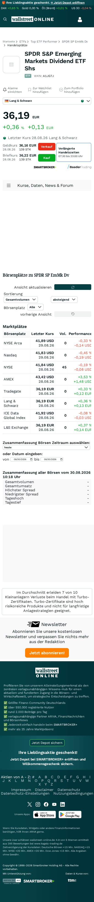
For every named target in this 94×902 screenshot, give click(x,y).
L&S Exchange (16, 427)
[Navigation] (5, 19)
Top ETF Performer (44, 41)
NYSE (8, 367)
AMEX (9, 379)
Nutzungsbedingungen (73, 793)
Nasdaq (10, 355)
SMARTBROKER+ (65, 724)
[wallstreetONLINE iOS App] (44, 817)
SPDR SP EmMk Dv (75, 41)
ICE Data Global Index (14, 415)
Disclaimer (44, 790)
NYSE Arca (13, 343)
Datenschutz (68, 790)
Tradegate (12, 391)
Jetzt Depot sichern (47, 743)
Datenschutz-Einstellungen (25, 793)
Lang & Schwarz (11, 403)
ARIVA (32, 831)
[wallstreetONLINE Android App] (70, 817)
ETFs (22, 41)
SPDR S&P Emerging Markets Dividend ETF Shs (55, 61)
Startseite (9, 41)
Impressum (21, 790)
